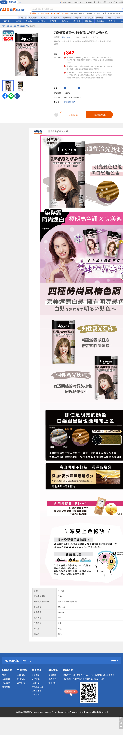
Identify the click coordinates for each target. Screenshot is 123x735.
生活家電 (53, 21)
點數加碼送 (67, 17)
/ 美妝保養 (16, 26)
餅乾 (71, 13)
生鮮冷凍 (17, 21)
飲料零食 (29, 21)
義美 (80, 13)
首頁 (3, 26)
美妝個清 (76, 21)
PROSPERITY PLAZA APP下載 (84, 2)
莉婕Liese (66, 37)
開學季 (58, 13)
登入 (99, 2)
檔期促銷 (77, 17)
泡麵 (75, 13)
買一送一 (44, 17)
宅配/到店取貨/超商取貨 (72, 97)
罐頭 (118, 13)
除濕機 (112, 13)
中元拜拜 (41, 13)
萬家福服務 (66, 2)
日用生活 (112, 21)
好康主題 (6, 21)
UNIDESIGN (50, 13)
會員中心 (112, 2)
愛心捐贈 (65, 13)
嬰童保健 (88, 21)
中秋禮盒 (33, 13)
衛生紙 (89, 13)
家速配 (108, 17)
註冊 (105, 2)
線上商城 (22, 17)
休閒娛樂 (100, 21)
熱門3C (65, 21)
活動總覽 (99, 17)
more (113, 660)
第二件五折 (55, 17)
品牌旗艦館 (33, 17)
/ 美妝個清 (9, 26)
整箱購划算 (89, 17)
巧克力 (103, 13)
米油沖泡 (41, 21)
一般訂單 (67, 93)
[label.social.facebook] (5, 95)
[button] (17, 95)
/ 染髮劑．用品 (24, 26)
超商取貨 (118, 17)
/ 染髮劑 (32, 26)
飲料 (84, 13)
